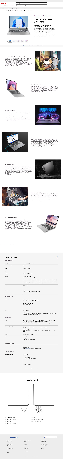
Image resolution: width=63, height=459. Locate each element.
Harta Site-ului (31, 456)
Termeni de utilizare (35, 456)
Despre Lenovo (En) (9, 441)
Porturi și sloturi (39, 45)
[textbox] (50, 437)
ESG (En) (8, 445)
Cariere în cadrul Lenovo (10, 448)
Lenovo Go (8, 452)
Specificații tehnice (31, 45)
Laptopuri (13, 10)
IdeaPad (16, 10)
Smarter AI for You (26, 451)
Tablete (25, 445)
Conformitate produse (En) (44, 444)
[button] (46, 3)
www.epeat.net (20, 228)
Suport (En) (42, 448)
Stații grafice (25, 444)
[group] (10, 41)
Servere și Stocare (26, 448)
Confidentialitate (27, 456)
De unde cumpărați (43, 441)
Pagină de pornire (8, 10)
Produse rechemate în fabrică (44, 445)
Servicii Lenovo (26, 449)
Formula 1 (8, 451)
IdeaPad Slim (20, 10)
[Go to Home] (3, 3)
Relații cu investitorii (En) (10, 444)
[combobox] (30, 3)
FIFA (7, 449)
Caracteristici (23, 45)
